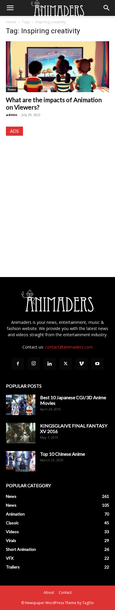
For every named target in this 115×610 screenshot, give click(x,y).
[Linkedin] (49, 364)
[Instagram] (34, 363)
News (12, 89)
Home (11, 21)
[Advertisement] (57, 200)
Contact (65, 592)
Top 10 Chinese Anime (62, 454)
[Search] (106, 8)
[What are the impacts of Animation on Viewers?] (57, 66)
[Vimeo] (81, 364)
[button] (10, 8)
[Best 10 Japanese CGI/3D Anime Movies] (20, 404)
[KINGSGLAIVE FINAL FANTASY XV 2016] (20, 433)
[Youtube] (97, 364)
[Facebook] (18, 364)
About (49, 592)
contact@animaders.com (69, 347)
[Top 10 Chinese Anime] (20, 461)
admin (11, 114)
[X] (65, 364)
